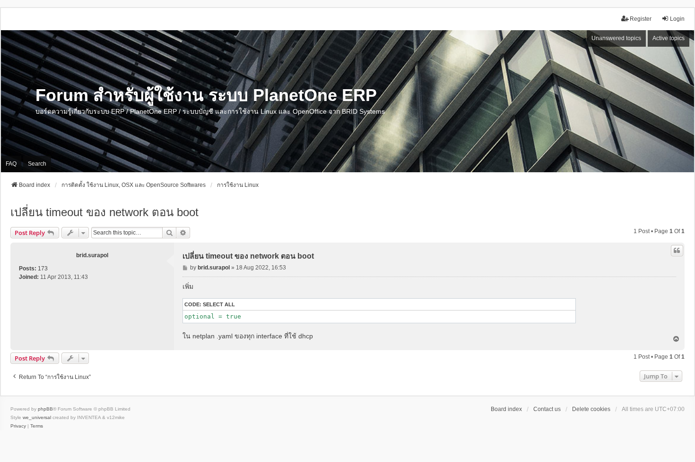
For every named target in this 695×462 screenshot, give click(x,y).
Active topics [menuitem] (668, 38)
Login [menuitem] (677, 19)
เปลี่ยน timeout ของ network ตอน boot (104, 212)
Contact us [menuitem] (547, 409)
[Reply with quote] (677, 250)
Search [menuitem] (37, 163)
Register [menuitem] (641, 19)
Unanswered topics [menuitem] (616, 38)
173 (43, 268)
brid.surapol (92, 255)
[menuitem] (18, 426)
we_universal (37, 417)
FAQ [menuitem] (11, 163)
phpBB (45, 409)
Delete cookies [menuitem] (591, 409)
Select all (219, 304)
